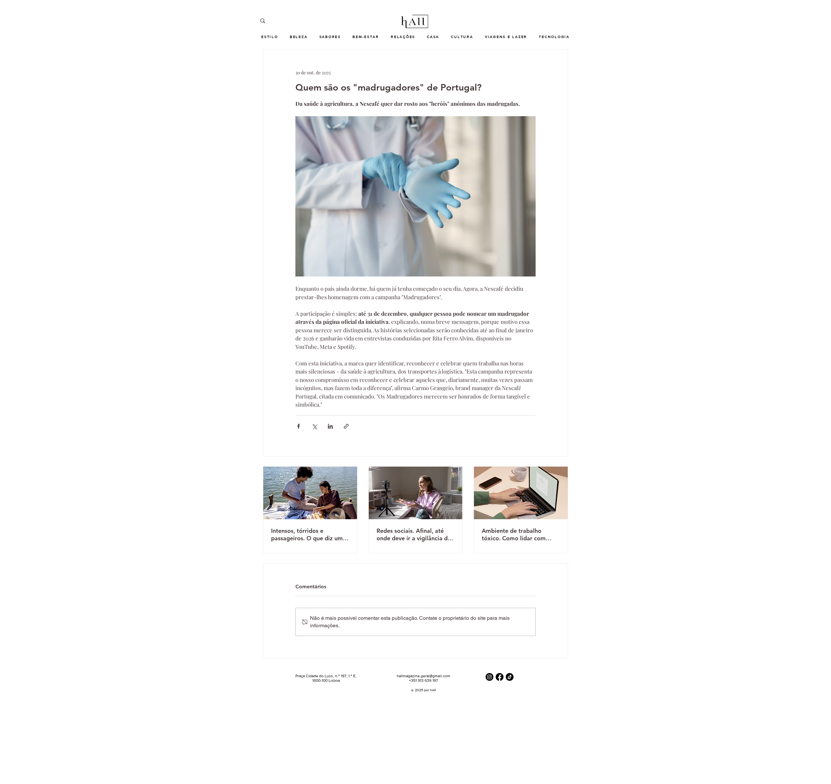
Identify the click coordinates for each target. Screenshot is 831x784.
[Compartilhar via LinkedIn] (330, 426)
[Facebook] (499, 677)
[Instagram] (489, 677)
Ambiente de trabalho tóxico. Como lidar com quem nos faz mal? (514, 534)
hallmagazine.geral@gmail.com (423, 676)
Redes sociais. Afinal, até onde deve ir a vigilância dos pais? (415, 534)
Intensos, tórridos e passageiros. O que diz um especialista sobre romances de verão (309, 534)
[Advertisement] (195, 737)
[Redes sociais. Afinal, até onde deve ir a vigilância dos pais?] (416, 493)
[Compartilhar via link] (346, 426)
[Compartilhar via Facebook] (298, 426)
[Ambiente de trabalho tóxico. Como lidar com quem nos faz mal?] (521, 493)
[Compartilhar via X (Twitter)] (314, 426)
